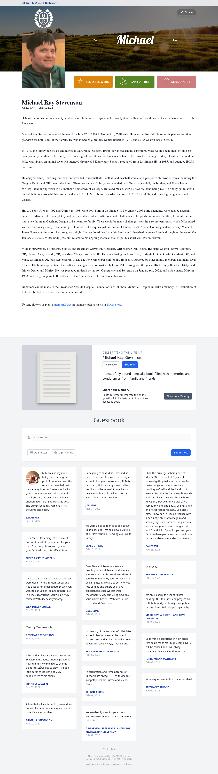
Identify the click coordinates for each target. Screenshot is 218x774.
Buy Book (130, 364)
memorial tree (63, 304)
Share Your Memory (178, 396)
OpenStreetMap (112, 764)
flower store (114, 304)
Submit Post (181, 452)
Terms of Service (118, 758)
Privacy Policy (99, 758)
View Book (111, 364)
